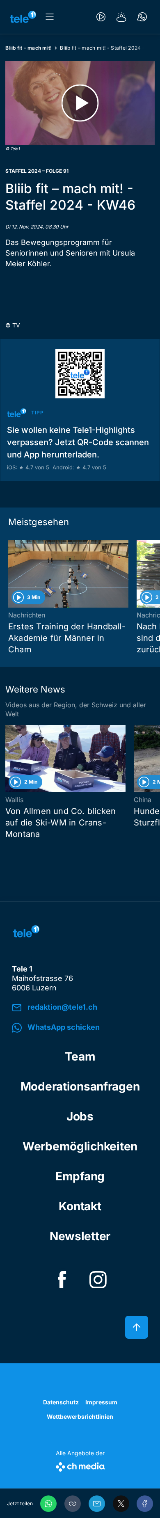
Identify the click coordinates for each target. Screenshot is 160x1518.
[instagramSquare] (98, 1279)
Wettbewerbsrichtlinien (80, 1416)
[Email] (97, 1503)
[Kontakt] (142, 16)
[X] (121, 1503)
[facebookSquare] (61, 1279)
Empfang (80, 1176)
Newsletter (80, 1236)
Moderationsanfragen (80, 1086)
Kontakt (80, 1206)
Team (80, 1056)
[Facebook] (145, 1503)
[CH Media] (80, 1465)
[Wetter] (121, 16)
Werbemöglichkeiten (80, 1146)
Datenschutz (61, 1402)
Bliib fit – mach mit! (28, 48)
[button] (72, 1503)
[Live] (101, 16)
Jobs (80, 1116)
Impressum (101, 1402)
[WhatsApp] (48, 1503)
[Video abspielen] (80, 103)
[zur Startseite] (23, 17)
